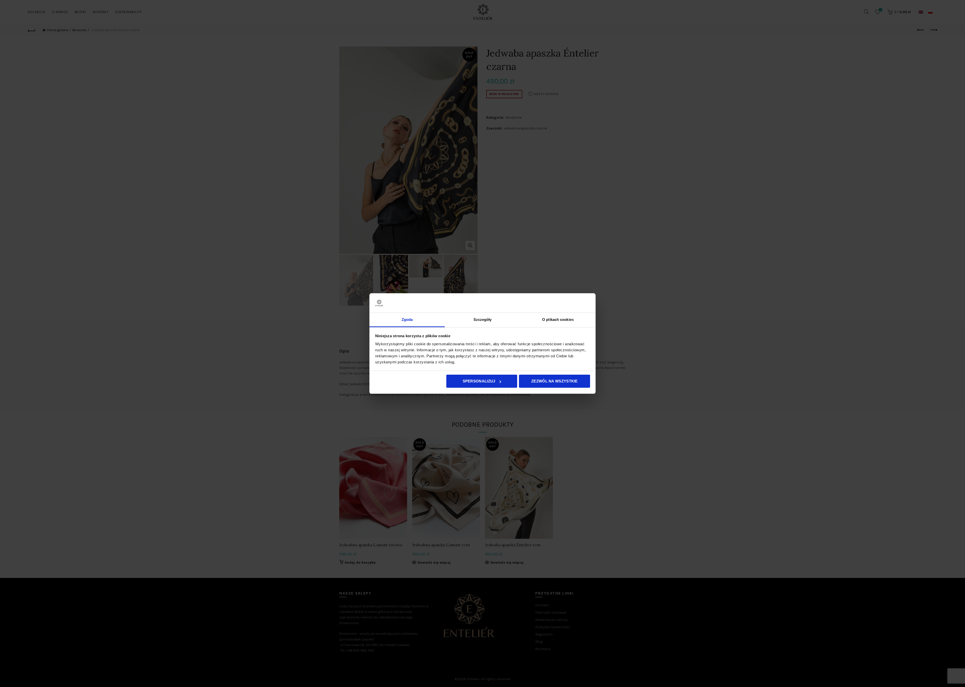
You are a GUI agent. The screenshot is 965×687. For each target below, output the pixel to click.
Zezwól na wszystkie (554, 381)
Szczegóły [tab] (482, 319)
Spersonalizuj (479, 381)
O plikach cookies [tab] (558, 319)
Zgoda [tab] (407, 319)
